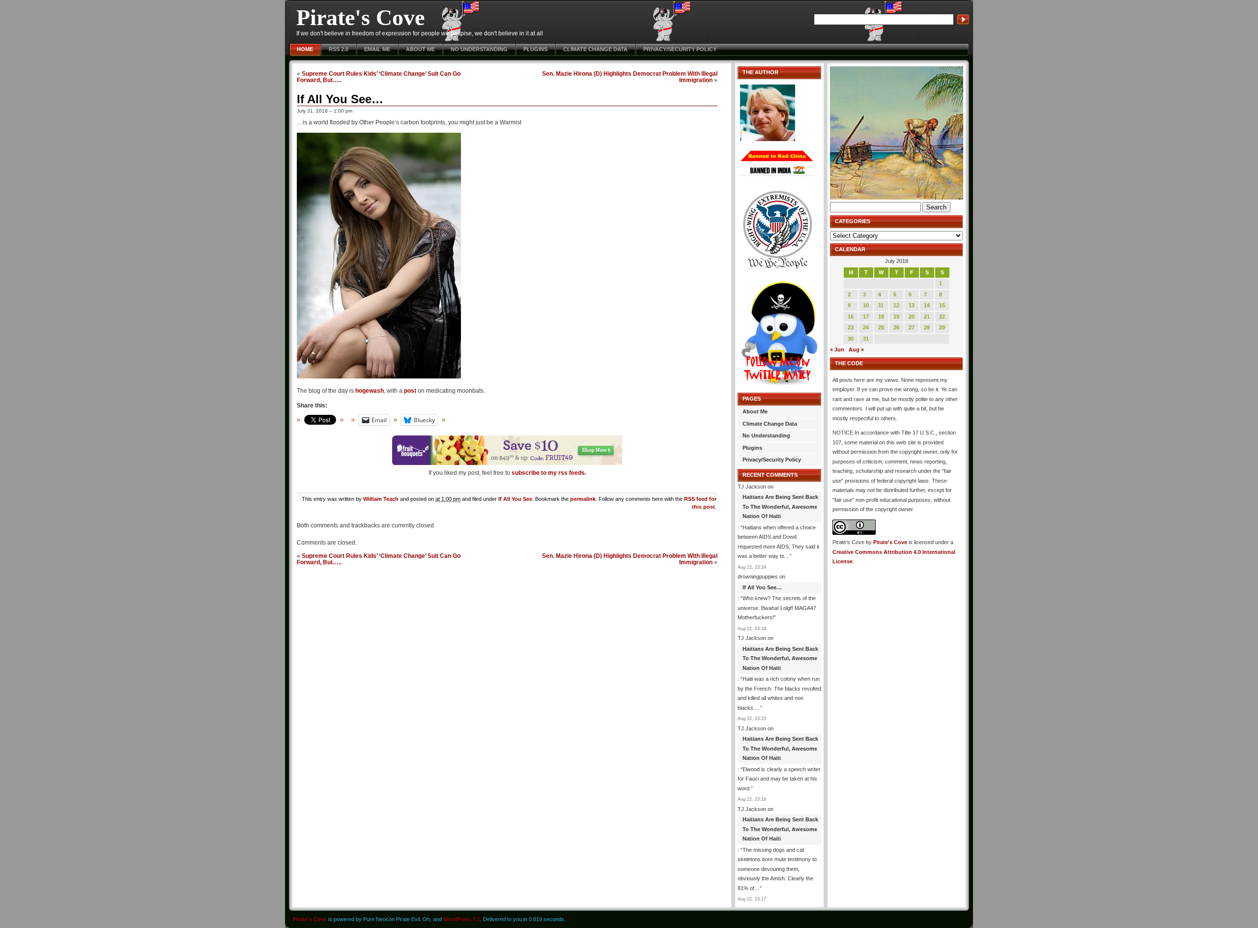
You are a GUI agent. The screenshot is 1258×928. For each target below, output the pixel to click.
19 (896, 316)
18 (881, 316)
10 (866, 305)
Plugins (535, 49)
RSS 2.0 (338, 49)
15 (942, 305)
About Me (420, 49)
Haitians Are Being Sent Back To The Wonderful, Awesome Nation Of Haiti (780, 506)
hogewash (369, 390)
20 (912, 316)
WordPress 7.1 (461, 919)
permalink (583, 499)
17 (866, 316)
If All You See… (340, 99)
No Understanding (479, 49)
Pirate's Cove (360, 17)
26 (896, 327)
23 (851, 327)
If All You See (515, 499)
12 (896, 305)
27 (912, 327)
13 (912, 305)
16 (851, 316)
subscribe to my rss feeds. (549, 472)
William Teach (381, 499)
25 (881, 327)
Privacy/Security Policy (679, 49)
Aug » (856, 349)
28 (927, 327)
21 (927, 316)
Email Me (377, 49)
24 (866, 327)
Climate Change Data (595, 49)
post (410, 390)
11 (881, 305)
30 (851, 339)
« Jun (837, 349)
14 (927, 305)
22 (942, 316)
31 (866, 339)
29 (942, 327)
